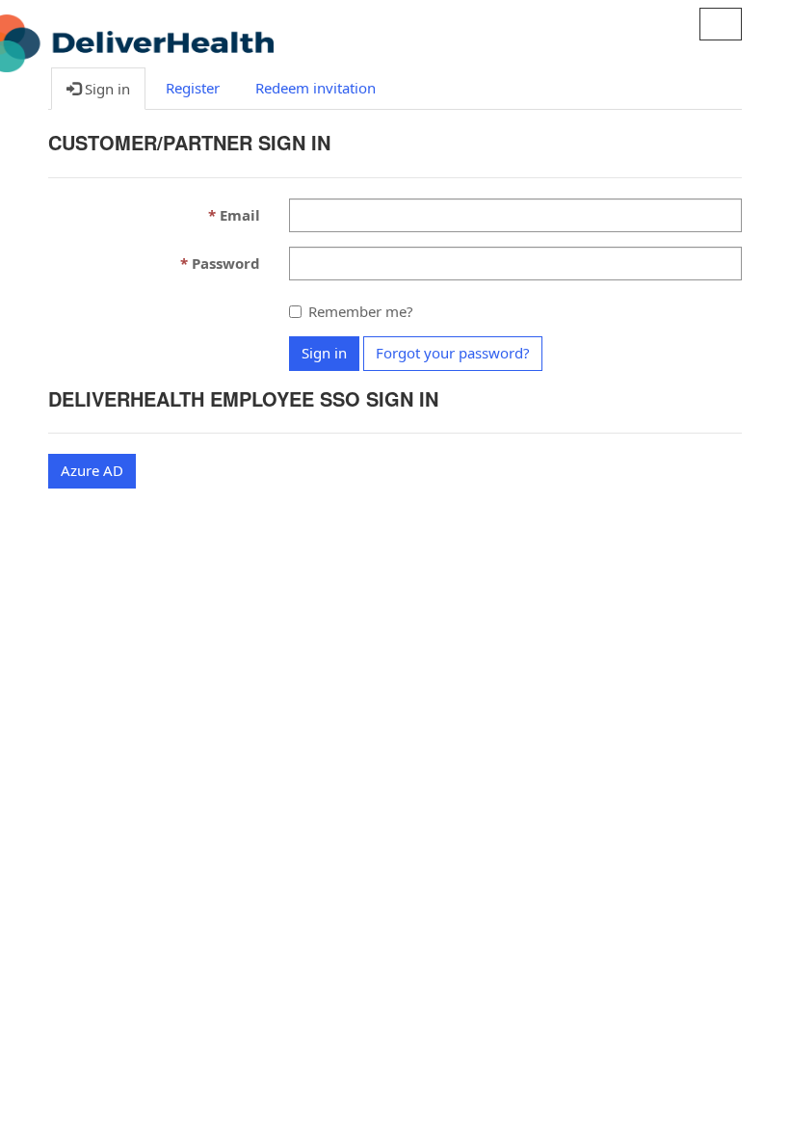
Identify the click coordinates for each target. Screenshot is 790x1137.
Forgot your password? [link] (453, 352)
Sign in (324, 352)
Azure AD (92, 470)
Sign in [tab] (105, 88)
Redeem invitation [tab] (315, 87)
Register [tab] (193, 87)
